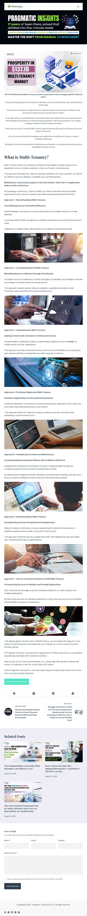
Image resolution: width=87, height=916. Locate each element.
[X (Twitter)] (34, 693)
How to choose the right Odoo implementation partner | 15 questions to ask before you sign (62, 769)
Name (7, 840)
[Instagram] (19, 912)
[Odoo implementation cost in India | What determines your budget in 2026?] (23, 751)
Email (34, 840)
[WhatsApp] (73, 693)
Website (61, 840)
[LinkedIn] (53, 693)
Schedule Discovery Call (17, 682)
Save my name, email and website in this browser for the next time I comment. (35, 879)
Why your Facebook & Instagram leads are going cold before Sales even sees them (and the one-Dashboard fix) (21, 808)
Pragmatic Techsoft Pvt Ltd (43, 905)
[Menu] (78, 7)
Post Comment (13, 886)
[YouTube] (15, 912)
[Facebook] (14, 693)
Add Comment (10, 853)
